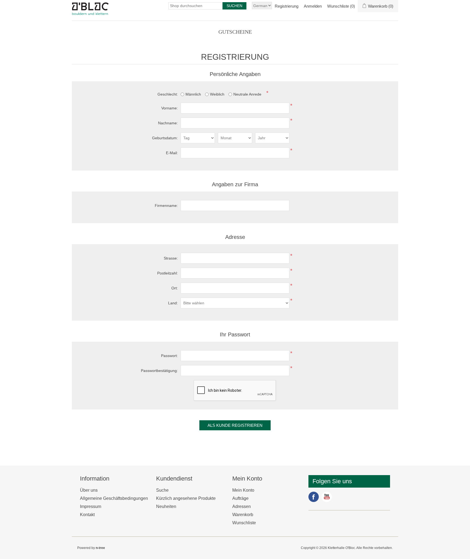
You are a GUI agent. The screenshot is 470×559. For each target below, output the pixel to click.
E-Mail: (172, 153)
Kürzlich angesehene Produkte (186, 498)
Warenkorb (242, 514)
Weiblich (217, 94)
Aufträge (240, 498)
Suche (162, 490)
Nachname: (168, 123)
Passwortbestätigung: (159, 370)
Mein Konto (243, 490)
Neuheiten (166, 506)
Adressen (241, 506)
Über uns (89, 490)
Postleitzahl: (167, 273)
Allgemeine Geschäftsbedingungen (114, 498)
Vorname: (169, 108)
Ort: (174, 288)
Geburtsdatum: (165, 138)
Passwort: (169, 355)
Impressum (90, 506)
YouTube (326, 497)
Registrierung (286, 6)
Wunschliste (244, 522)
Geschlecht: (167, 94)
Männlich (193, 94)
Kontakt (87, 514)
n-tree (100, 548)
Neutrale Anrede (247, 94)
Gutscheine (235, 32)
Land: (173, 303)
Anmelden (313, 6)
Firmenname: (166, 205)
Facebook (313, 497)
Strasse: (171, 258)
